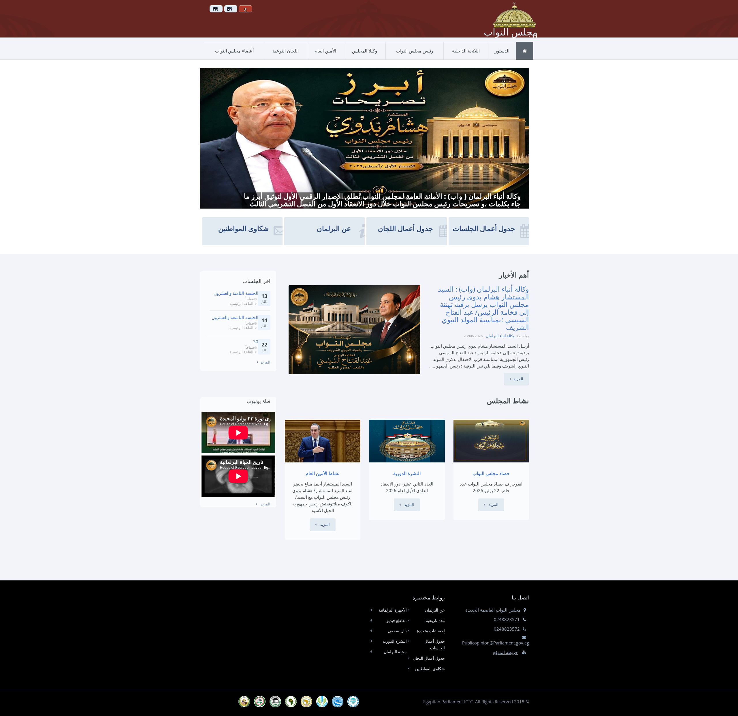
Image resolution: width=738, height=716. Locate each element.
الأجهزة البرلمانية (393, 610)
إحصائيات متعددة (431, 630)
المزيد (518, 378)
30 (255, 341)
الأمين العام (325, 51)
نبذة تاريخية (435, 620)
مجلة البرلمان (395, 651)
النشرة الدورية (395, 641)
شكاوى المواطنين (430, 668)
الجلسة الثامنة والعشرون (236, 293)
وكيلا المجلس (364, 51)
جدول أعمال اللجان (429, 658)
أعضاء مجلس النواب (234, 51)
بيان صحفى (397, 630)
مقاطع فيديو (397, 620)
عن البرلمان (435, 610)
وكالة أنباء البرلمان (500, 335)
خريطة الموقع (505, 652)
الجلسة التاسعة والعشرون (235, 317)
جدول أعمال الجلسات (434, 644)
